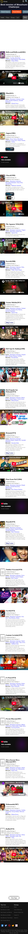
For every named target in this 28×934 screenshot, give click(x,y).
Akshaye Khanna (12, 356)
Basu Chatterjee (15, 532)
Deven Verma (13, 139)
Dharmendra (9, 488)
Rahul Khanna (14, 59)
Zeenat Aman (20, 399)
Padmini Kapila (19, 576)
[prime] (11, 150)
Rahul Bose (12, 231)
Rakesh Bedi (15, 726)
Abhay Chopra (9, 268)
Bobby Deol (16, 268)
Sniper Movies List (5, 907)
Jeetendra (12, 576)
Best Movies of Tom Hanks (7, 917)
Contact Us (16, 915)
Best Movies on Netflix (6, 915)
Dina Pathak (22, 59)
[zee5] (11, 199)
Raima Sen (19, 231)
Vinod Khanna (11, 618)
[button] (11, 54)
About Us (16, 917)
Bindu (17, 618)
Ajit (20, 836)
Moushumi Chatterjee (15, 99)
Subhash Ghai (14, 643)
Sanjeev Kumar (21, 140)
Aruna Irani (14, 140)
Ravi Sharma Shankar (16, 489)
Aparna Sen (14, 232)
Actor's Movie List (18, 909)
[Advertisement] (14, 34)
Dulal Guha (14, 770)
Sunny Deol (20, 182)
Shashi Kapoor (13, 399)
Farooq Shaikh (15, 811)
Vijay (12, 837)
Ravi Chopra (14, 578)
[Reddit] (13, 925)
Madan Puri (18, 440)
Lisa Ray (12, 58)
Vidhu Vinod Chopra (16, 270)
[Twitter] (5, 925)
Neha (22, 267)
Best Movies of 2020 (5, 909)
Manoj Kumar (14, 400)
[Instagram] (16, 925)
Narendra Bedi (15, 443)
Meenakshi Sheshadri (11, 182)
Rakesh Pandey (18, 529)
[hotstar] (11, 323)
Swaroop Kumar (15, 727)
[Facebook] (2, 925)
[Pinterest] (9, 925)
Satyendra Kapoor (10, 440)
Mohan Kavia (14, 814)
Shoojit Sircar (14, 103)
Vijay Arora (22, 642)
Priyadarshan (14, 357)
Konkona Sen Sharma (16, 309)
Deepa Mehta (14, 60)
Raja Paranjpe (20, 685)
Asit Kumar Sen (14, 769)
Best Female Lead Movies (6, 912)
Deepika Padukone (13, 100)
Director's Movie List (18, 912)
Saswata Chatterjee (10, 311)
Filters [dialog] (25, 17)
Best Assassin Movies (5, 920)
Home (5, 1)
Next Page (14, 898)
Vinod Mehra (13, 685)
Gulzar (13, 141)
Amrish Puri (9, 184)
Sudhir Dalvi (22, 726)
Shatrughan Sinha (14, 642)
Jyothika (20, 356)
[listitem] (5, 12)
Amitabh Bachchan (15, 486)
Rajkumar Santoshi (16, 185)
